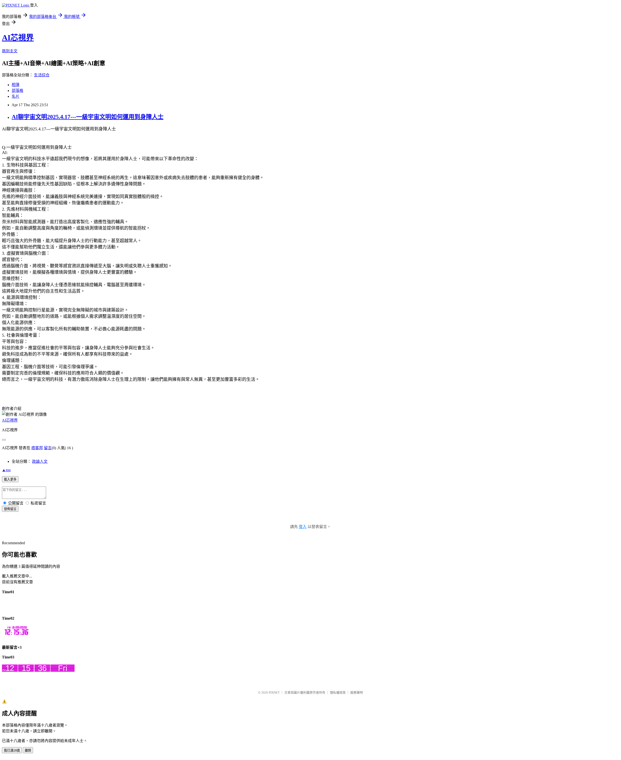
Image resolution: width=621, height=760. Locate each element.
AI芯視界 (18, 37)
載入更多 (10, 479)
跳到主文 (9, 51)
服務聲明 (356, 692)
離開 (28, 750)
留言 (48, 448)
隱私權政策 (338, 692)
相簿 (15, 85)
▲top (6, 470)
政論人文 (40, 461)
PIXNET (274, 692)
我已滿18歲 (12, 750)
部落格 (17, 90)
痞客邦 (37, 448)
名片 (15, 96)
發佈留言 (10, 509)
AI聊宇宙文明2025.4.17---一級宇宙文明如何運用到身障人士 (87, 117)
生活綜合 (41, 75)
